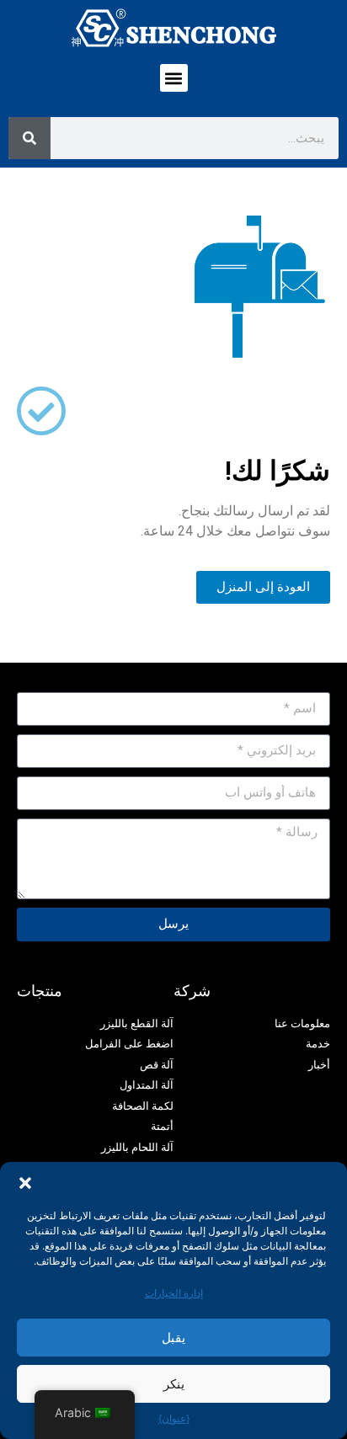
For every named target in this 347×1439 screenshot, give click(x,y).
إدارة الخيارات (174, 1293)
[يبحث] (29, 138)
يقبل (173, 1338)
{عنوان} (174, 1418)
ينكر (173, 1384)
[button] (25, 1183)
